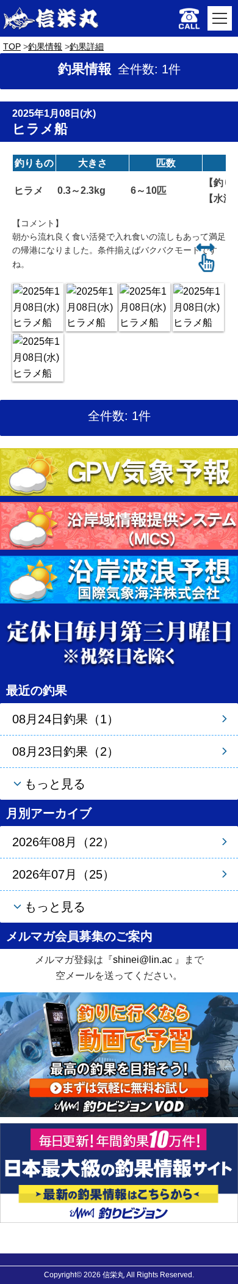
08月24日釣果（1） (65, 719)
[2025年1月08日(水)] (37, 307)
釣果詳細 (87, 46)
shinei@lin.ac (142, 959)
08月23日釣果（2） (65, 751)
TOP (12, 46)
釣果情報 (45, 46)
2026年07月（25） (63, 874)
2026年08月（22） (63, 842)
